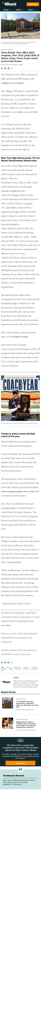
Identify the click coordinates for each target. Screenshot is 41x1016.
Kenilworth (35, 667)
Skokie (11, 669)
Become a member (9, 633)
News (2, 670)
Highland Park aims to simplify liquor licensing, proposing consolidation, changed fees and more (26, 724)
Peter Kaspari (22, 709)
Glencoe (3, 49)
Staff (4, 64)
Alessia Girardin (22, 730)
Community (9, 49)
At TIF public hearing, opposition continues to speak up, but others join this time (27, 704)
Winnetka (25, 669)
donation (15, 654)
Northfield (4, 669)
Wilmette (18, 669)
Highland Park (17, 667)
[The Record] (9, 4)
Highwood (26, 667)
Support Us (32, 4)
